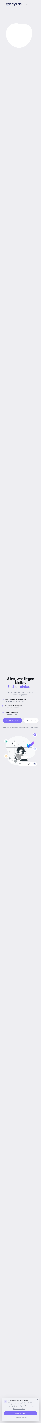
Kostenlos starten (12, 720)
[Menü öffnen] (33, 4)
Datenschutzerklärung (19, 1409)
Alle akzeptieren (20, 1413)
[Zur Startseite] (14, 4)
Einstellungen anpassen (20, 1417)
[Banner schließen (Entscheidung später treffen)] (37, 1399)
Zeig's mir (29, 720)
